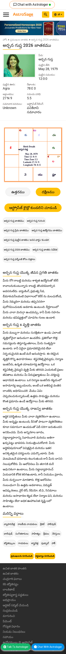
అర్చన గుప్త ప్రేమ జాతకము (16, 230)
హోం (5, 39)
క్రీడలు (46, 533)
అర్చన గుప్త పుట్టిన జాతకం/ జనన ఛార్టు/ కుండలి (26, 240)
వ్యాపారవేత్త (9, 524)
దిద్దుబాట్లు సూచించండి (44, 556)
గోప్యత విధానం (11, 626)
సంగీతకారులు (22, 533)
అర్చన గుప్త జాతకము (14, 220)
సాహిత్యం (36, 533)
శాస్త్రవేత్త (34, 543)
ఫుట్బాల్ (45, 543)
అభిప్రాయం (9, 600)
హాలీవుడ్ (51, 524)
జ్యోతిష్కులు (9, 543)
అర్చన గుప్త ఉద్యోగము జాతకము (47, 230)
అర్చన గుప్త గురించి (36, 220)
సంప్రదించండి (10, 610)
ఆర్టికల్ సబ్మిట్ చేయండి (16, 605)
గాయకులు (23, 543)
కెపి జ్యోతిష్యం (10, 584)
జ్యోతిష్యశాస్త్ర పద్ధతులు (15, 595)
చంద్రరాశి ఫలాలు (12, 579)
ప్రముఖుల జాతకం (19, 39)
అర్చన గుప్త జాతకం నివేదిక (45, 249)
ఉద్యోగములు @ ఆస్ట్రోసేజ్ (18, 642)
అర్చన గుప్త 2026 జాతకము (17, 249)
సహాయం (8, 637)
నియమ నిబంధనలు (14, 631)
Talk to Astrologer (17, 646)
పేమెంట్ (7, 621)
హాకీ (53, 543)
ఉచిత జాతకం (11, 573)
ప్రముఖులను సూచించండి (22, 556)
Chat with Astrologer (31, 4)
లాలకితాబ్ (9, 589)
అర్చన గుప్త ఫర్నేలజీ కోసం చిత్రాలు (19, 259)
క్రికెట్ (42, 524)
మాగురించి (9, 616)
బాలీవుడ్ (8, 533)
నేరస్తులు (56, 533)
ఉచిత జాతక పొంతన (14, 568)
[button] (5, 28)
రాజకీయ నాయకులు (27, 524)
